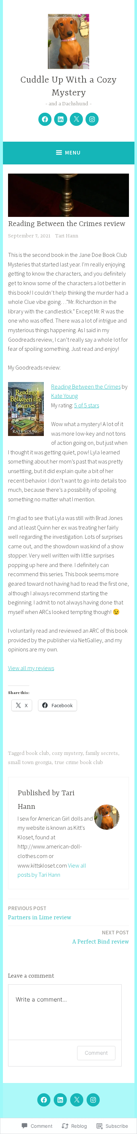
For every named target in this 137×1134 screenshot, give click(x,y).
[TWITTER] (76, 1100)
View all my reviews (31, 668)
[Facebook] (45, 119)
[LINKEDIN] (60, 1100)
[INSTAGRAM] (93, 1100)
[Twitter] (76, 119)
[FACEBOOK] (43, 1100)
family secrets (101, 753)
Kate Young (64, 395)
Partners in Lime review (39, 913)
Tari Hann (66, 236)
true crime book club (78, 763)
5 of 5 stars (86, 405)
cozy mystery (67, 753)
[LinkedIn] (60, 119)
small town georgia (30, 763)
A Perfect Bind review (100, 937)
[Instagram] (92, 119)
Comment (96, 1053)
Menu (73, 152)
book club (37, 753)
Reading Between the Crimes (86, 386)
